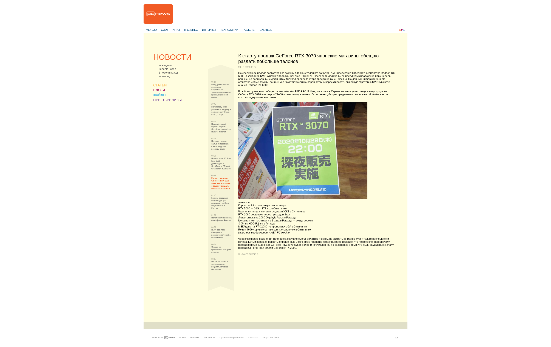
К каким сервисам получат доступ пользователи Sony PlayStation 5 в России (220, 203)
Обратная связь (271, 337)
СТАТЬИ (160, 85)
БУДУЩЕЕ (266, 29)
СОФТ (164, 29)
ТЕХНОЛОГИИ (229, 29)
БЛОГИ (159, 90)
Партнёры (209, 337)
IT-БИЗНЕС (191, 29)
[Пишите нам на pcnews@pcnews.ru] (396, 337)
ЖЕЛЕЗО (151, 29)
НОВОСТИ (172, 57)
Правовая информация (231, 337)
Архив (182, 337)
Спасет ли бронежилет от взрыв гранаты (221, 249)
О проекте (157, 337)
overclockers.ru (250, 254)
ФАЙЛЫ (159, 95)
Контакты (253, 337)
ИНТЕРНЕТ (209, 29)
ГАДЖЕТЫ (249, 29)
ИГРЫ (176, 29)
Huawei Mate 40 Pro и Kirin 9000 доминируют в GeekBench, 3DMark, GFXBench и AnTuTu (221, 163)
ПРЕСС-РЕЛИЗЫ (167, 100)
